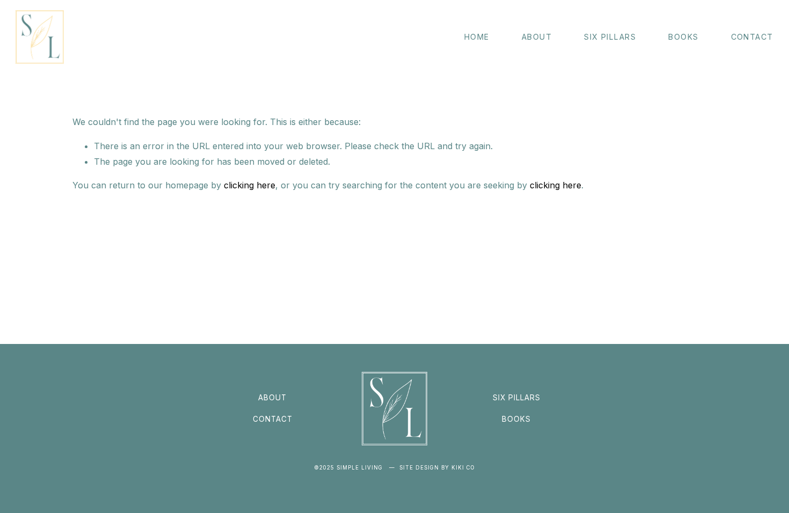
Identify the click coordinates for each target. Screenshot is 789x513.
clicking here (249, 185)
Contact (752, 36)
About (537, 36)
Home (477, 36)
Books (683, 36)
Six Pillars (610, 36)
